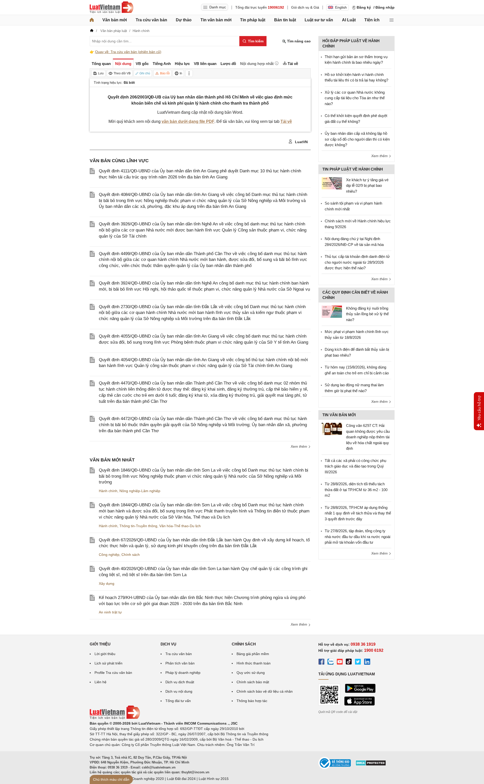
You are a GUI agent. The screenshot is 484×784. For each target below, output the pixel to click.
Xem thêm (299, 446)
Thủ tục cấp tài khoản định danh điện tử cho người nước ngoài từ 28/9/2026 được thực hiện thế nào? (357, 262)
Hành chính (108, 491)
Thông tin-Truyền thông (138, 526)
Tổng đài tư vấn (178, 701)
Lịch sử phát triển (108, 663)
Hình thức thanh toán (254, 663)
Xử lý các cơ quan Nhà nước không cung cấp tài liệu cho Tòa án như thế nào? (355, 98)
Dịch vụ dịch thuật (179, 682)
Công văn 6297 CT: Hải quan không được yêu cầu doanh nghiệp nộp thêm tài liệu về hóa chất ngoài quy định (368, 437)
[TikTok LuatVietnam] (349, 662)
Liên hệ (100, 682)
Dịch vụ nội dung (178, 691)
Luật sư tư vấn (319, 20)
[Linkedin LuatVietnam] (367, 662)
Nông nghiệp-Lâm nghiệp (139, 491)
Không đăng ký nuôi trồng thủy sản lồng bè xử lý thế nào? (367, 314)
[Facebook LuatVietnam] (321, 662)
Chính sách (130, 555)
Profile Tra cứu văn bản (113, 673)
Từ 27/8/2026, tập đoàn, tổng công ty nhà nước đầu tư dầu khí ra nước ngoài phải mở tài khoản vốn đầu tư (357, 536)
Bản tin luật (285, 20)
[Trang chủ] (92, 20)
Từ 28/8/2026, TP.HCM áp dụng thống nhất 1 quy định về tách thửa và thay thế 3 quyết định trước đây (358, 513)
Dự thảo (184, 20)
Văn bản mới (114, 20)
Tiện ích (372, 20)
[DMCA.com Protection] (370, 765)
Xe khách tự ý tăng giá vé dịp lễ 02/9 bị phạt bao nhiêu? (367, 185)
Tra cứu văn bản (151, 20)
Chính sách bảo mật (253, 682)
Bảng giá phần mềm (253, 654)
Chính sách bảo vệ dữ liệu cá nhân (265, 691)
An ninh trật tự (110, 612)
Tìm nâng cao (298, 41)
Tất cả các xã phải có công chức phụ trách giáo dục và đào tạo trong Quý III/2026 (355, 466)
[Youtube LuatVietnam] (340, 662)
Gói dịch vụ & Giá (305, 7)
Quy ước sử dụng (251, 673)
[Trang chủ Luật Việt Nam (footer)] (115, 718)
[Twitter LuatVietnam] (358, 662)
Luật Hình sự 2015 (214, 779)
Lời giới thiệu (105, 654)
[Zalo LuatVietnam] (330, 662)
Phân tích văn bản (180, 663)
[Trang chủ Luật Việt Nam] (111, 7)
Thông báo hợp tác (252, 701)
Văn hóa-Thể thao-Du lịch (180, 526)
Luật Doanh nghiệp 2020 (144, 779)
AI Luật (349, 20)
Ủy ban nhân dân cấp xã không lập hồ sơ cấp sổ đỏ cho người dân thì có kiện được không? (357, 139)
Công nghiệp (109, 555)
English (341, 7)
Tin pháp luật (252, 20)
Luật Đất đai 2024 (181, 779)
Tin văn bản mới (215, 20)
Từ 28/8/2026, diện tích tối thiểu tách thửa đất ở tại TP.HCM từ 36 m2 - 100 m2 (356, 489)
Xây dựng (106, 583)
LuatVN (301, 142)
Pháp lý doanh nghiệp (182, 673)
